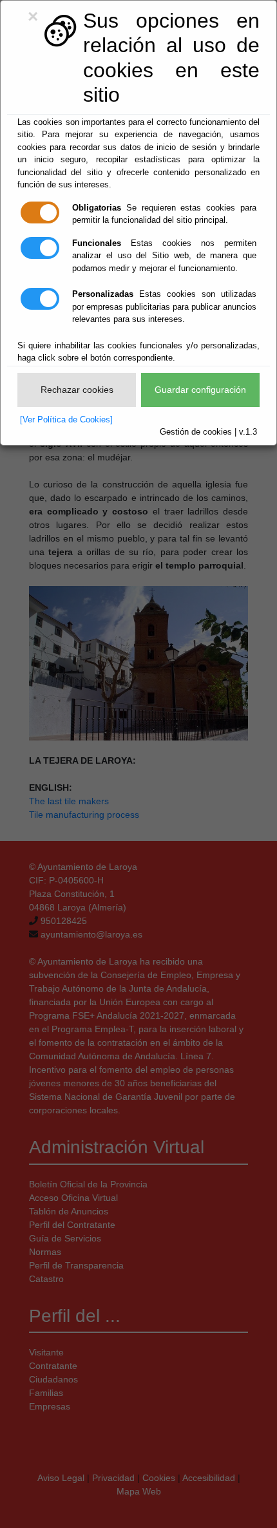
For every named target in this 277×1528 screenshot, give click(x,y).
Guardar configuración (200, 389)
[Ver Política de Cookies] (66, 419)
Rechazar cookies (77, 389)
